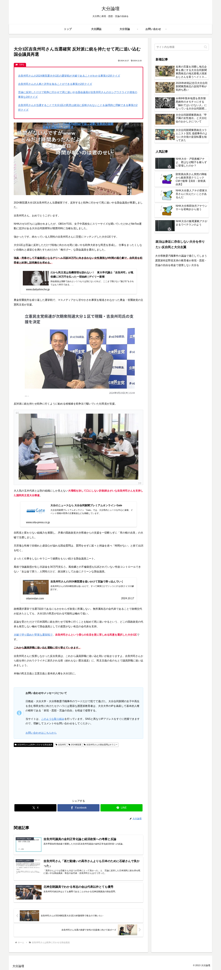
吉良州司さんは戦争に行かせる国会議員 (34, 745)
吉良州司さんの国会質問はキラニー (101, 745)
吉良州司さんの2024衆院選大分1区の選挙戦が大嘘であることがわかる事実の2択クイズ (69, 75)
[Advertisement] (46, 772)
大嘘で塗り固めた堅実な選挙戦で (33, 634)
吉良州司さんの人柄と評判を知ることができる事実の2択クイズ (55, 84)
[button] (205, 47)
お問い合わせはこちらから (41, 732)
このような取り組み (52, 719)
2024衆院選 (76, 745)
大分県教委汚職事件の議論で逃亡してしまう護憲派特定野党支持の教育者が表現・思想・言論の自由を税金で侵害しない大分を (181, 260)
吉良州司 (62, 745)
